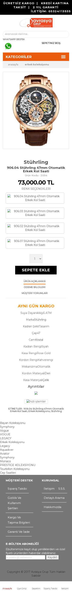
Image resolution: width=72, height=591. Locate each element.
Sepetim (36, 588)
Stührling (36, 162)
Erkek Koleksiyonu (37, 64)
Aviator (4, 453)
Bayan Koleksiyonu (12, 423)
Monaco (5, 461)
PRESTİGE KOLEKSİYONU (18, 465)
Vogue (4, 430)
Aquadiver (6, 449)
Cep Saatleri (8, 472)
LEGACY (5, 438)
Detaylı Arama (54, 498)
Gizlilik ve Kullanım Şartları (14, 503)
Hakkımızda (52, 507)
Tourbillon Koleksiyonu (15, 469)
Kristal (39, 339)
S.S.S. (61, 488)
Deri (47, 373)
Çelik (46, 380)
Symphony (7, 426)
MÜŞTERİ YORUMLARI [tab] (35, 293)
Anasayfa (7, 588)
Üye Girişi (21, 588)
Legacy (5, 446)
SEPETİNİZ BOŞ (51, 43)
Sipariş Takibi (50, 588)
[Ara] (63, 34)
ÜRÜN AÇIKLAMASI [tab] (35, 281)
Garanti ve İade (19, 532)
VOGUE (5, 434)
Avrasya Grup (40, 572)
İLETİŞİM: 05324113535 (51, 11)
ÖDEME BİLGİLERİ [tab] (35, 287)
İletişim (65, 588)
